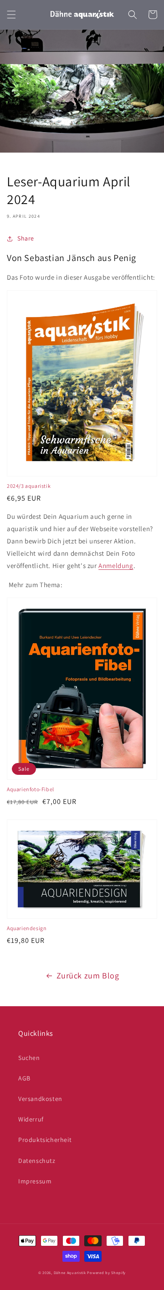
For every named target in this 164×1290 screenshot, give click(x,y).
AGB (24, 1078)
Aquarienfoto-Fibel (30, 789)
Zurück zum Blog (87, 975)
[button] (11, 15)
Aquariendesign (26, 928)
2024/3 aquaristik (29, 485)
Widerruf (31, 1119)
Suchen (29, 1058)
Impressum (34, 1181)
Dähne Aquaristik (70, 1272)
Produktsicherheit (45, 1140)
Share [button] (25, 238)
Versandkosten (40, 1099)
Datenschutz (37, 1161)
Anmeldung (115, 565)
